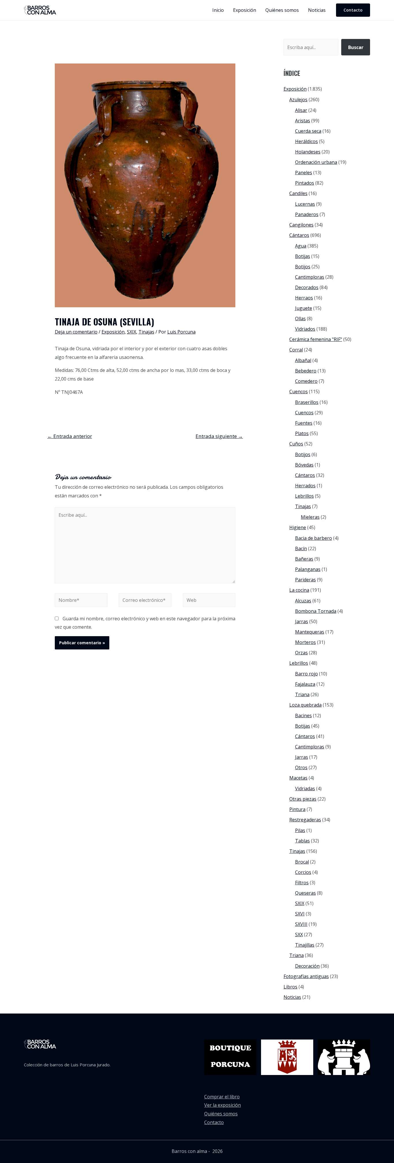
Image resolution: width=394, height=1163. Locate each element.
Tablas (302, 841)
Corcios (303, 872)
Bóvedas (304, 465)
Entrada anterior (69, 436)
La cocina (299, 590)
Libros (290, 987)
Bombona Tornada (315, 611)
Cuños (296, 444)
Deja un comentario (76, 332)
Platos (302, 433)
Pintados (304, 183)
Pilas (300, 830)
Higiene (297, 527)
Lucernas (305, 204)
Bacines (303, 715)
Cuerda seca (308, 131)
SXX (299, 934)
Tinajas (146, 332)
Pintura (297, 809)
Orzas (301, 652)
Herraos (304, 298)
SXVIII (301, 924)
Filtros (302, 882)
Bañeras (304, 559)
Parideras (305, 579)
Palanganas (307, 569)
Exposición (113, 332)
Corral (296, 350)
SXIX (131, 332)
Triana (302, 694)
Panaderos (306, 214)
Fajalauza (305, 684)
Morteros (305, 642)
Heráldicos (306, 141)
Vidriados (305, 329)
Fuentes (303, 423)
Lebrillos (304, 496)
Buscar (355, 47)
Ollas (300, 318)
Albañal (303, 360)
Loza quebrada (305, 705)
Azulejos (298, 99)
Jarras (301, 621)
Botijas (302, 256)
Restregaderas (305, 819)
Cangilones (301, 225)
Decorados (306, 287)
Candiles (298, 193)
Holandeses (307, 152)
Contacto (214, 1122)
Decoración (307, 966)
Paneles (303, 172)
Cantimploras (309, 277)
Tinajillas (304, 945)
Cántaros (299, 235)
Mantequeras (309, 632)
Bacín (301, 548)
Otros (301, 767)
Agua (300, 246)
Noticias (292, 997)
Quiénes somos (221, 1113)
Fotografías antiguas (306, 976)
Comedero (306, 381)
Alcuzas (303, 601)
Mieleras (310, 517)
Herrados (305, 485)
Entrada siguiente (219, 436)
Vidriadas (305, 788)
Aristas (302, 120)
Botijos (302, 266)
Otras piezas (302, 799)
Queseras (305, 893)
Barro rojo (306, 674)
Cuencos (298, 391)
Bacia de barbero (313, 538)
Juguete (303, 308)
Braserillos (306, 402)
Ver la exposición (222, 1105)
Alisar (301, 110)
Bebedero (305, 371)
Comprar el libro (222, 1096)
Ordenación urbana (316, 162)
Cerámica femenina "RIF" (315, 339)
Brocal (302, 862)
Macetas (298, 778)
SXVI (300, 914)
